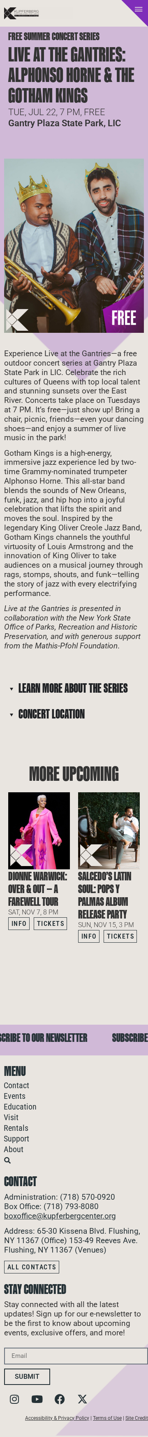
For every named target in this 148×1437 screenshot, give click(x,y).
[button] (133, 959)
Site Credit (136, 1418)
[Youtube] (37, 1399)
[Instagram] (14, 1399)
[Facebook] (59, 1399)
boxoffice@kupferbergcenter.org (60, 1216)
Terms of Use (107, 1418)
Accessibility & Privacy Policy (57, 1418)
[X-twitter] (82, 1399)
